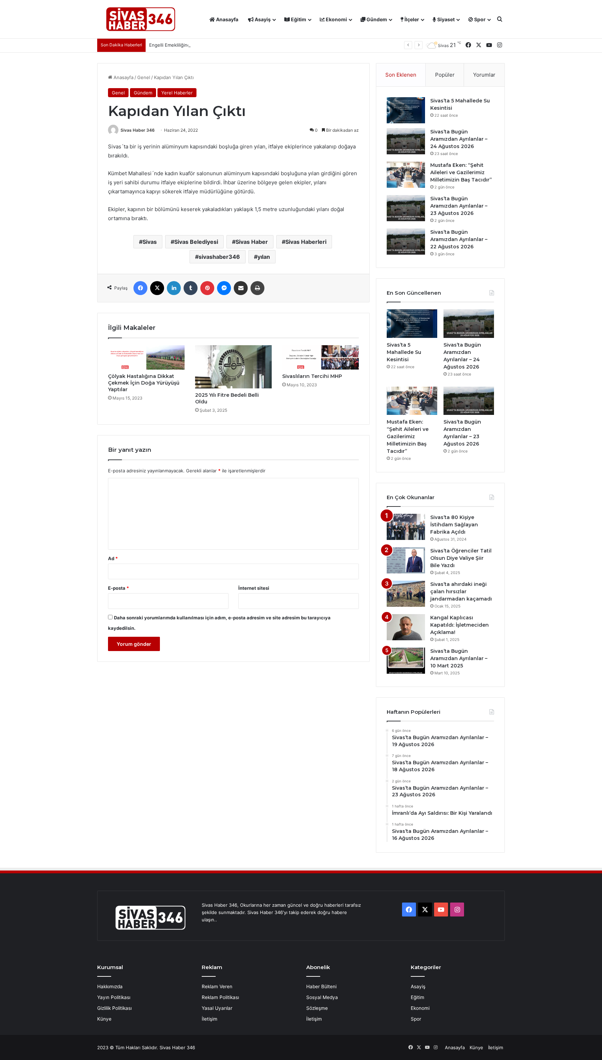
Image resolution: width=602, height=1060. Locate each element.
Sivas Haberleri (305, 241)
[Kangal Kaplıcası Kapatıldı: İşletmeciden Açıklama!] (406, 627)
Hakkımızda (110, 986)
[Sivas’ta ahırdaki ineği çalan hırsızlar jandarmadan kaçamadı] (406, 594)
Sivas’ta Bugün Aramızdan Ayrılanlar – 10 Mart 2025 (458, 658)
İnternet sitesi (253, 588)
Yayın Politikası (113, 997)
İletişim (209, 1019)
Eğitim (298, 19)
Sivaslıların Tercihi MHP (312, 376)
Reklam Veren (217, 986)
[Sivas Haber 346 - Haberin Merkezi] (140, 19)
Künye (104, 1019)
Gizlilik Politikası (114, 1008)
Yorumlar (484, 74)
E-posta (118, 588)
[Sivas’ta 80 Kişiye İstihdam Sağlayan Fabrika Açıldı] (406, 527)
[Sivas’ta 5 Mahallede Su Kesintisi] (406, 110)
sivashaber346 (219, 256)
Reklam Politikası (220, 997)
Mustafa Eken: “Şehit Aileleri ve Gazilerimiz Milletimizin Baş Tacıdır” (461, 172)
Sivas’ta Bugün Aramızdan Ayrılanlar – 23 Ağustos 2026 (458, 205)
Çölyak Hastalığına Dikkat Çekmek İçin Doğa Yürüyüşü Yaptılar (143, 383)
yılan (263, 256)
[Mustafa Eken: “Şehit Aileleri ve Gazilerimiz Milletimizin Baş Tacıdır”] (406, 175)
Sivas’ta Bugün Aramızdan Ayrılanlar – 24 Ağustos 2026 (458, 139)
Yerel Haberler (177, 92)
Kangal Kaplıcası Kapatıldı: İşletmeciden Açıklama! (459, 624)
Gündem (376, 19)
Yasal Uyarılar (217, 1008)
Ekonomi (336, 19)
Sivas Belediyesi (196, 241)
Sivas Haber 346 (138, 130)
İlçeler (411, 19)
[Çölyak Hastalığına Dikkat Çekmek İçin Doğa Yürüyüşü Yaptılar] (146, 357)
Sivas (149, 241)
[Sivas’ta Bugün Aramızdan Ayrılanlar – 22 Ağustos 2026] (406, 242)
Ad (113, 558)
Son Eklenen (400, 74)
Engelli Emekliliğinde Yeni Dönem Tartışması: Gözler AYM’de (213, 45)
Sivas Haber (252, 241)
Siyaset (445, 19)
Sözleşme (317, 1008)
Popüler (445, 74)
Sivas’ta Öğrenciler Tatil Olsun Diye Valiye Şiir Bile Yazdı (461, 558)
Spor (479, 19)
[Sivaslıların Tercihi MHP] (320, 357)
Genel (143, 77)
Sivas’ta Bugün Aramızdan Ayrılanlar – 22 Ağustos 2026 (458, 239)
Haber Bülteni (321, 986)
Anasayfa (226, 19)
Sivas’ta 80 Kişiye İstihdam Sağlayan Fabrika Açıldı (454, 524)
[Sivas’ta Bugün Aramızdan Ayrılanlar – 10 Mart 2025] (406, 661)
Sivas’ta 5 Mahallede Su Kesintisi (404, 352)
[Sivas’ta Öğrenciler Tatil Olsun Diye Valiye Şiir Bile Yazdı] (406, 560)
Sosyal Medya (322, 997)
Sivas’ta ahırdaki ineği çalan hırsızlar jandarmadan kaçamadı (461, 591)
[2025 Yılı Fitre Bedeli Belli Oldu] (233, 366)
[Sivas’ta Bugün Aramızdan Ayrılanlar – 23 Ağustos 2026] (406, 208)
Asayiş (262, 19)
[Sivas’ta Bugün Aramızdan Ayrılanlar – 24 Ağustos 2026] (406, 141)
